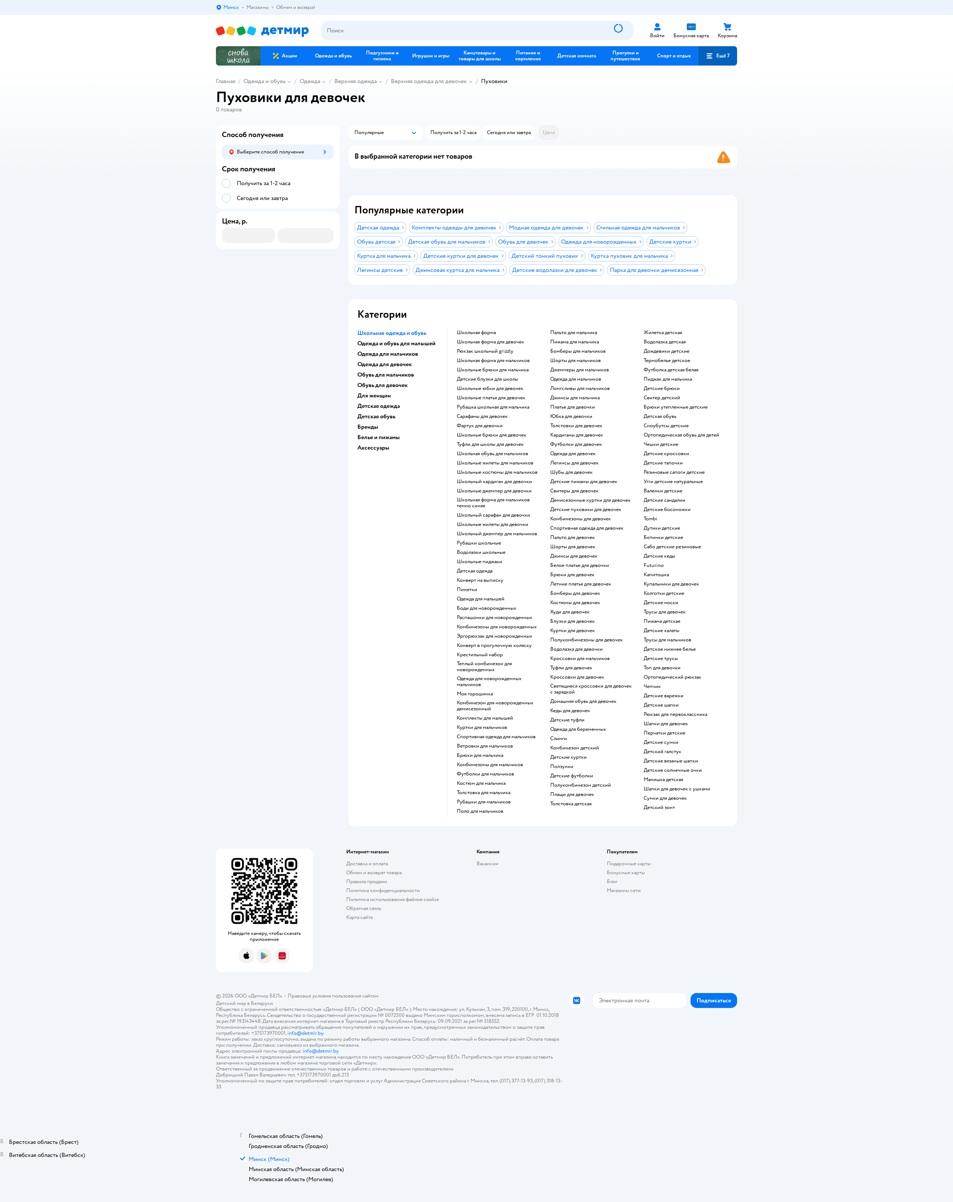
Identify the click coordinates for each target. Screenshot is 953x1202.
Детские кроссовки (666, 454)
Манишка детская (663, 780)
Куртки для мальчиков (482, 727)
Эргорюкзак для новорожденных (494, 636)
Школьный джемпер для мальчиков (497, 534)
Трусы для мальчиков (667, 640)
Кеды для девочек (570, 711)
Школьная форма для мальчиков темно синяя (493, 503)
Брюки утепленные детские (676, 407)
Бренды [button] (367, 427)
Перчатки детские (664, 733)
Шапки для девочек (666, 724)
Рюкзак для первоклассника (675, 714)
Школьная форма (476, 333)
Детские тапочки (663, 463)
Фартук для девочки (480, 426)
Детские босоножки (667, 510)
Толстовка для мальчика (483, 793)
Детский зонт (659, 808)
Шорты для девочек (572, 547)
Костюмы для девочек (575, 603)
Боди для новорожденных (486, 608)
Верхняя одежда (355, 81)
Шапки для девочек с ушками (677, 789)
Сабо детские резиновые (672, 547)
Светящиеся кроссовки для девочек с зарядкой (591, 689)
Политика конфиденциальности (383, 890)
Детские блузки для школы (487, 379)
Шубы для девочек (571, 472)
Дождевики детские (666, 351)
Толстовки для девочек (576, 426)
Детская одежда (475, 571)
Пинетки (467, 590)
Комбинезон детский (574, 748)
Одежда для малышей (480, 599)
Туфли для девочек (571, 668)
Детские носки (661, 603)
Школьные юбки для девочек (490, 388)
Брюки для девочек (572, 575)
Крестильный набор (480, 655)
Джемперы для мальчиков (579, 370)
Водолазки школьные (481, 552)
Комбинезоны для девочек (580, 519)
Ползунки (561, 767)
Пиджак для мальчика (668, 379)
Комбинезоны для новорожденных (497, 627)
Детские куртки (568, 757)
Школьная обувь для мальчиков (492, 454)
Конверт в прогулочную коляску (494, 645)
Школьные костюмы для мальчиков (497, 472)
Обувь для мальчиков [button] (385, 374)
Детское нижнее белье (670, 649)
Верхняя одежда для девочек (429, 81)
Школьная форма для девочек (490, 342)
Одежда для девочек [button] (384, 364)
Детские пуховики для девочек (585, 510)
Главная (225, 81)
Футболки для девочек (576, 444)
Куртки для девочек (572, 631)
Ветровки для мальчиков (485, 746)
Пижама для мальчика (574, 342)
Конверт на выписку (480, 580)
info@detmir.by (305, 1033)
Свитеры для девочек (574, 491)
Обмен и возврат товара (374, 872)
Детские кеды (659, 556)
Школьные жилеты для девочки (492, 524)
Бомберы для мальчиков (578, 351)
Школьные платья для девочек (491, 398)
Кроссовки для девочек (577, 677)
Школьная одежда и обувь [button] (391, 333)
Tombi (650, 519)
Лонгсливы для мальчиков (580, 388)
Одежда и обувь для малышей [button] (396, 343)
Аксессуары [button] (373, 447)
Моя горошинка (475, 694)
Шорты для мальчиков (575, 361)
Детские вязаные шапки (671, 761)
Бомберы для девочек (575, 593)
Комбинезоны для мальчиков (490, 765)
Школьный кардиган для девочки (494, 482)
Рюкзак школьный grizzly (485, 351)
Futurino (654, 565)
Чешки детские (661, 444)
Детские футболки (571, 776)
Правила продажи (366, 881)
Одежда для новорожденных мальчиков (489, 682)
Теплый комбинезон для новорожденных (484, 667)
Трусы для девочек (665, 612)
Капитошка (656, 575)
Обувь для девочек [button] (382, 385)
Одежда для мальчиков (575, 379)
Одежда (310, 81)
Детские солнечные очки (673, 770)
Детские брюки (662, 388)
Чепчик (652, 686)
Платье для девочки (572, 407)
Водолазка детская (665, 342)
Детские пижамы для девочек (583, 482)
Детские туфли (567, 720)
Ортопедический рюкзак (672, 677)
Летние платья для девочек (580, 584)
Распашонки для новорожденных (494, 618)
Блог (612, 881)
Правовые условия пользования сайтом (333, 996)
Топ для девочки (662, 668)
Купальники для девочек (671, 584)
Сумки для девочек (665, 798)
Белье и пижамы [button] (378, 437)
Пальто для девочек (572, 537)
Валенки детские (663, 491)
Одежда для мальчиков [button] (387, 354)
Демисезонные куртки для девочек (590, 500)
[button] (717, 56)
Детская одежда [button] (378, 406)
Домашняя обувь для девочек (583, 701)
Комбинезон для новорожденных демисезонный (495, 706)
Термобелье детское (667, 361)
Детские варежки (663, 696)
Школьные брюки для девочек (491, 435)
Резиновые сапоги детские (674, 472)
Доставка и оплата (367, 863)
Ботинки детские (663, 537)
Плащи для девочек (572, 794)
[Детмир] (262, 31)
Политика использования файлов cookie (392, 899)
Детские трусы (661, 659)
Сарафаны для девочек (482, 416)
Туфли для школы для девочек (490, 444)
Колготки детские (664, 593)
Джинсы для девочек (573, 556)
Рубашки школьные (479, 543)
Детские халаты (661, 631)
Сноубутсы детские (666, 426)
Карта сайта (359, 917)
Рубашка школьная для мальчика (493, 407)
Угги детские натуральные (673, 482)
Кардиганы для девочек (576, 435)
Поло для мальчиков (480, 811)
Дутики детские (662, 528)
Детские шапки (661, 705)
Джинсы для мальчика (575, 398)
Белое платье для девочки (579, 565)
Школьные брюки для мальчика (493, 370)
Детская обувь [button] (376, 416)
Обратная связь (363, 908)
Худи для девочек (570, 612)
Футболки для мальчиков (485, 774)
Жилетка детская (663, 333)
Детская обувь (660, 416)
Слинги (558, 739)
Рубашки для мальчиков (484, 802)
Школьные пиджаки (479, 562)
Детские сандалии (664, 500)
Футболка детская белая (671, 370)
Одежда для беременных (578, 729)
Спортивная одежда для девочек (587, 528)
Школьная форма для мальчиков (493, 361)
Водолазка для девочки (576, 649)
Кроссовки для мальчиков (580, 659)
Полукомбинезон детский (580, 785)
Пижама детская (662, 621)
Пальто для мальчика (573, 333)
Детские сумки (661, 742)
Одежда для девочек (573, 454)
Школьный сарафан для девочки (493, 515)
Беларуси (262, 1003)
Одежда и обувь (264, 81)
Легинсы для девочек (574, 463)
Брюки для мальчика (480, 755)
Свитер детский (662, 398)
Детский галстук (662, 752)
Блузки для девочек (572, 621)
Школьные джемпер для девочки (494, 491)
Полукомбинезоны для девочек (586, 640)
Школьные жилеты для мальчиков (495, 463)
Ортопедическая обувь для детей (681, 435)
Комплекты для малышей (485, 718)
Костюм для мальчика (481, 783)
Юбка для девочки (571, 416)
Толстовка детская (571, 804)
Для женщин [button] (374, 395)
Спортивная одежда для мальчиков (496, 737)
